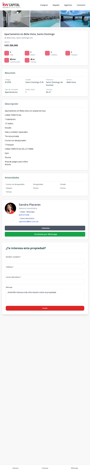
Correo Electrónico (13, 277)
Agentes (68, 5)
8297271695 (24, 215)
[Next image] (85, 18)
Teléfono (10, 267)
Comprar (44, 5)
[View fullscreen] (85, 23)
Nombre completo (13, 257)
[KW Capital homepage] (12, 5)
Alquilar (56, 5)
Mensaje (9, 287)
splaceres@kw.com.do (28, 221)
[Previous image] (4, 18)
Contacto (81, 5)
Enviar (45, 308)
